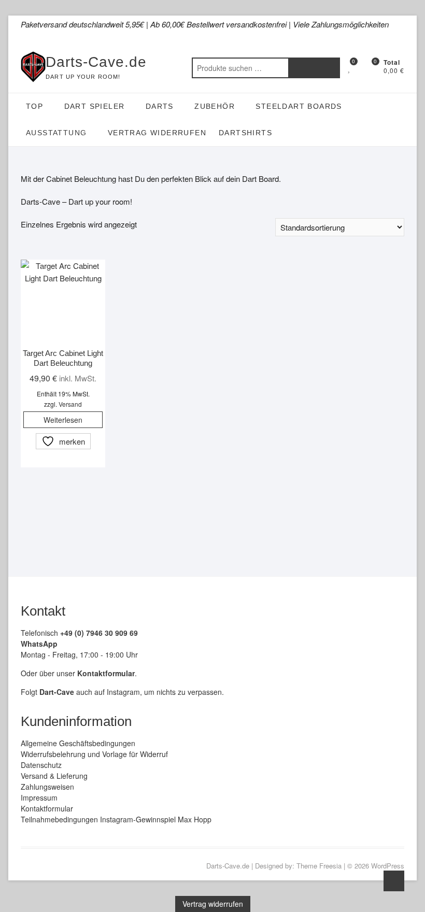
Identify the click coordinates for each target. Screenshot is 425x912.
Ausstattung (56, 133)
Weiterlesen (63, 420)
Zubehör (214, 106)
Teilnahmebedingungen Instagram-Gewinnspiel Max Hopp (116, 819)
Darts (160, 106)
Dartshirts (245, 133)
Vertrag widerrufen (157, 133)
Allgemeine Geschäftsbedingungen (78, 743)
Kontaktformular (47, 808)
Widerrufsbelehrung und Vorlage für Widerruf (94, 754)
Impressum (39, 797)
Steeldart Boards (299, 106)
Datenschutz (41, 765)
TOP (34, 106)
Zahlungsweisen (47, 786)
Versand (70, 404)
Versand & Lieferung (54, 776)
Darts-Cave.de (96, 62)
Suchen (314, 68)
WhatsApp (39, 643)
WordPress (387, 866)
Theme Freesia (319, 866)
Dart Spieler (94, 106)
